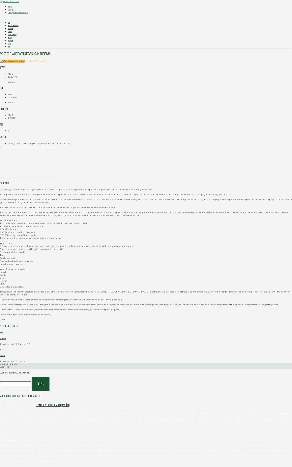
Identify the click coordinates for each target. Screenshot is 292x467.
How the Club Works (13, 25)
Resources (10, 40)
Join (10, 6)
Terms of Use (44, 405)
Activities (10, 28)
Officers (10, 31)
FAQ (9, 22)
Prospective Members (18, 12)
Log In (9, 43)
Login (11, 9)
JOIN (9, 46)
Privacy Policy (61, 405)
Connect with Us (12, 34)
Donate (10, 37)
